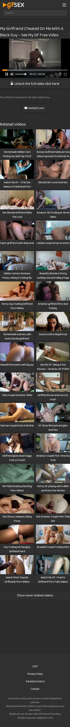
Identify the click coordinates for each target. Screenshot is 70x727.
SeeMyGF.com (36, 108)
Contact (35, 689)
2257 (35, 666)
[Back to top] (64, 719)
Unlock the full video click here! (36, 84)
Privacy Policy (35, 674)
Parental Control (35, 681)
